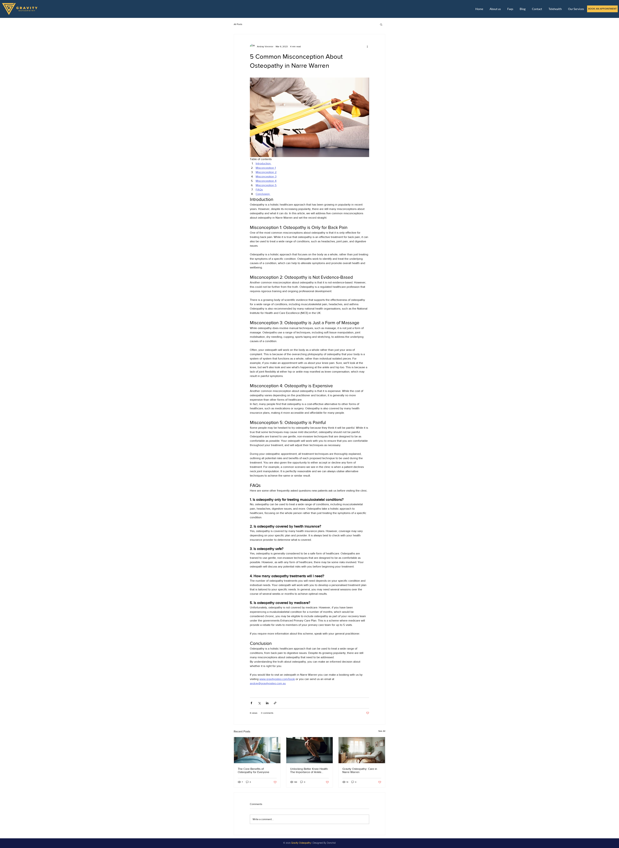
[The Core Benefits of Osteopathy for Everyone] (257, 750)
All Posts (238, 24)
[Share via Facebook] (251, 703)
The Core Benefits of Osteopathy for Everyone (253, 770)
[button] (381, 24)
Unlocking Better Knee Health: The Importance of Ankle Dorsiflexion (309, 770)
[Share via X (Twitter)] (259, 703)
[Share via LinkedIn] (267, 703)
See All (381, 731)
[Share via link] (275, 703)
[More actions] (367, 46)
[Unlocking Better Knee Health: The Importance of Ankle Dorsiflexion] (309, 750)
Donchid (331, 843)
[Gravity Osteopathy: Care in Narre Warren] (362, 750)
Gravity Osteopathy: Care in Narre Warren (359, 770)
